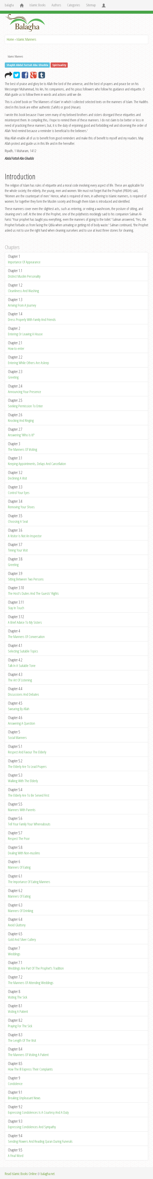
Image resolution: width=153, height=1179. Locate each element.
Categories (73, 5)
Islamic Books (37, 5)
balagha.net (48, 1173)
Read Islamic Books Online (21, 1173)
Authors (56, 5)
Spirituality (59, 65)
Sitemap (91, 5)
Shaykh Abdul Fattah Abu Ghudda (27, 65)
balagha (9, 5)
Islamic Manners (26, 39)
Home (10, 39)
